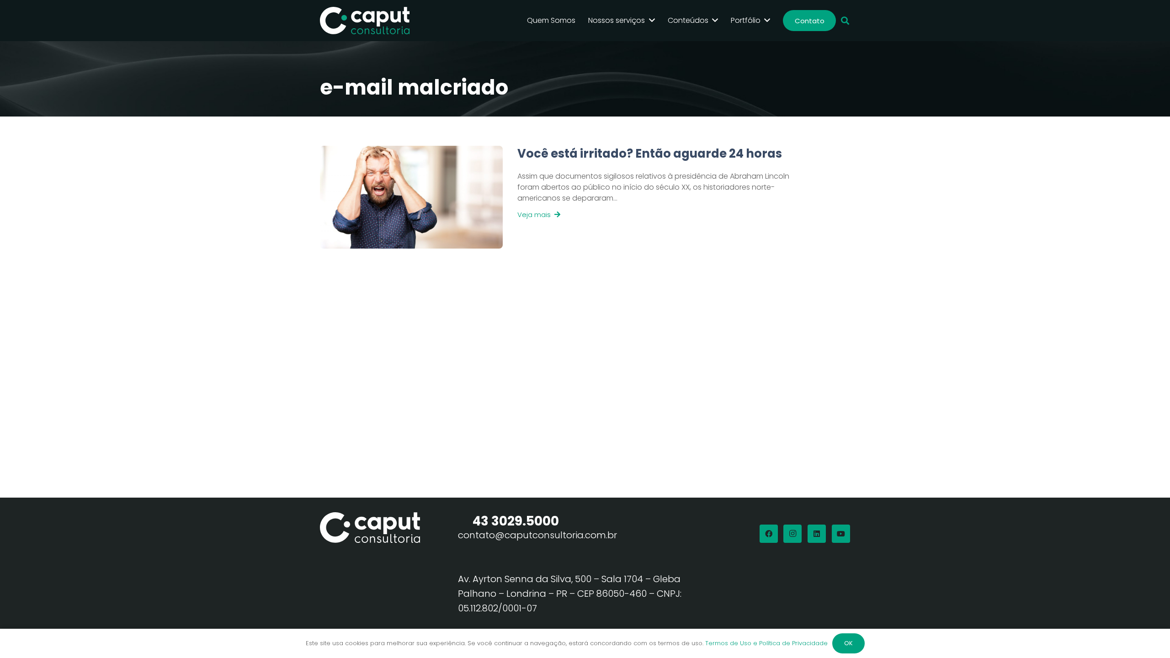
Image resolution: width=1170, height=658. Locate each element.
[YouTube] (841, 534)
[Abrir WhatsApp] (1147, 635)
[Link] (648, 197)
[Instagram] (792, 534)
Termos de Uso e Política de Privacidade (766, 643)
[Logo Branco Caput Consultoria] (365, 20)
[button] (845, 21)
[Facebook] (769, 534)
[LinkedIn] (817, 534)
